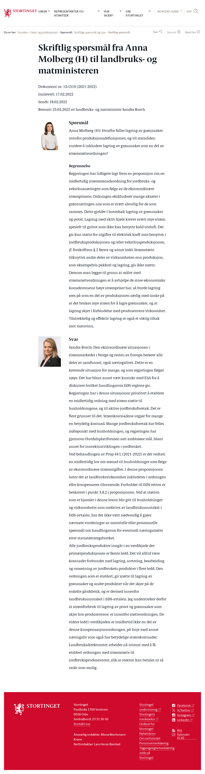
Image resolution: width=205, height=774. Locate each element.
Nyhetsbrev (147, 733)
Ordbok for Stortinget (147, 726)
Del (155, 32)
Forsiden (23, 32)
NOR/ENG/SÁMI (168, 11)
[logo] (20, 13)
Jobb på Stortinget (146, 755)
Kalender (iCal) (183, 736)
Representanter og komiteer (69, 13)
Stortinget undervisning (148, 707)
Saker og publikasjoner (44, 32)
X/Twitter (183, 710)
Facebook (184, 705)
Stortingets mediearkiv (147, 716)
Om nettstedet (149, 738)
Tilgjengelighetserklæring (156, 748)
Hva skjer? (108, 13)
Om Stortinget (134, 13)
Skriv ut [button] (171, 32)
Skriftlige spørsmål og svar (90, 32)
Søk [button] (189, 11)
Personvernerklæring (153, 743)
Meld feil (190, 32)
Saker (42, 11)
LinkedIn (183, 720)
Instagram (184, 715)
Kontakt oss (82, 724)
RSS (179, 730)
